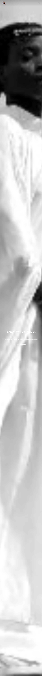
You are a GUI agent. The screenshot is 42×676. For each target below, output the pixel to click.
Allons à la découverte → (21, 344)
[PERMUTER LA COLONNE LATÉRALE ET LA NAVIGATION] (39, 3)
